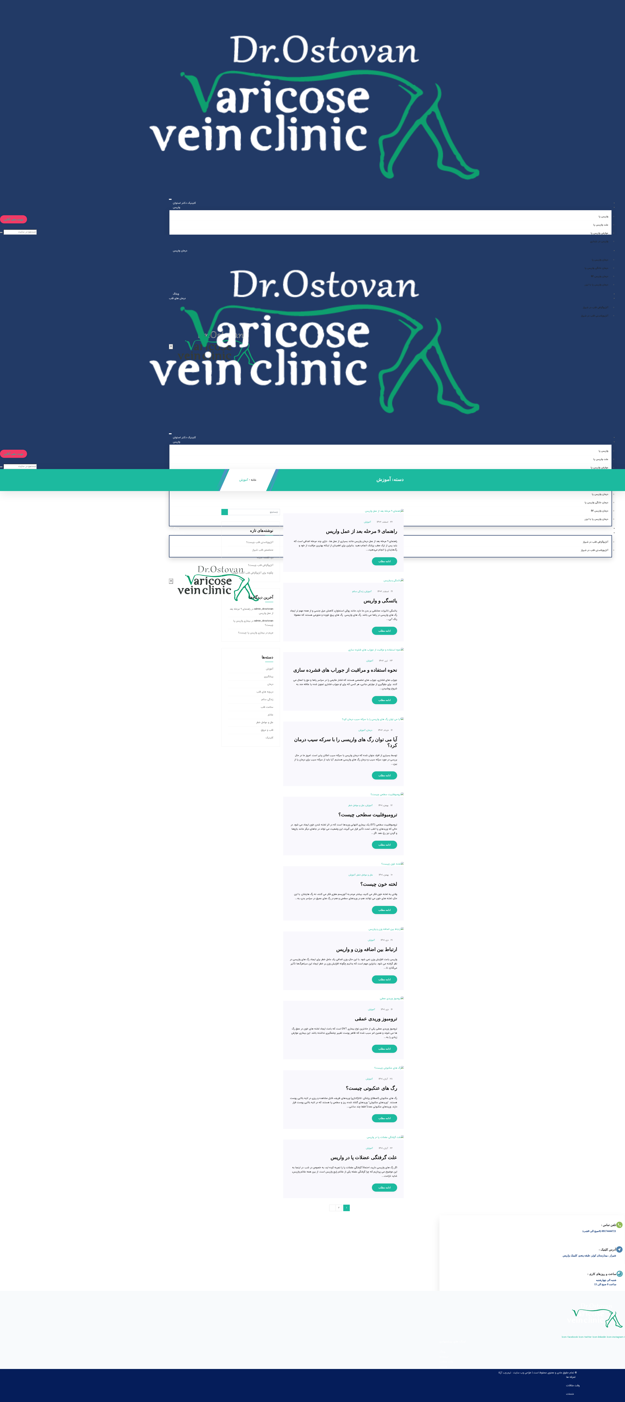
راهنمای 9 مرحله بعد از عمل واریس (361, 531)
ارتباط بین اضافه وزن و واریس (366, 949)
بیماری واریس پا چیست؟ (251, 633)
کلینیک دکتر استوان (184, 203)
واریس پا (603, 216)
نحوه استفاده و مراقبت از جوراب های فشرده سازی (345, 670)
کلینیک (269, 737)
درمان (369, 730)
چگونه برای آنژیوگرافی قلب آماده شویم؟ (252, 573)
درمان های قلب (177, 533)
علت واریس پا (600, 225)
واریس (176, 207)
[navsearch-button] (1, 227)
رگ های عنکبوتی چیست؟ (371, 1088)
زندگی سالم (357, 591)
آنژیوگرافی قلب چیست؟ (260, 565)
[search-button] (1, 232)
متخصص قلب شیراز (262, 550)
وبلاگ (176, 528)
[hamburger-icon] (170, 199)
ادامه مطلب (384, 561)
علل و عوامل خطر (356, 805)
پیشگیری (268, 676)
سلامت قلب (267, 707)
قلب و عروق (267, 730)
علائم (270, 715)
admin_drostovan (263, 609)
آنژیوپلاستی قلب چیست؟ (259, 542)
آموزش (367, 522)
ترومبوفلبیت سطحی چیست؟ (367, 814)
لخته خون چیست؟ (378, 884)
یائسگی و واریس (380, 600)
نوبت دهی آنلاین (13, 219)
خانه (253, 480)
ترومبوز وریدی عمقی (376, 1018)
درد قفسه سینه (265, 557)
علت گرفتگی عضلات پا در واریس (364, 1157)
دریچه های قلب (265, 692)
